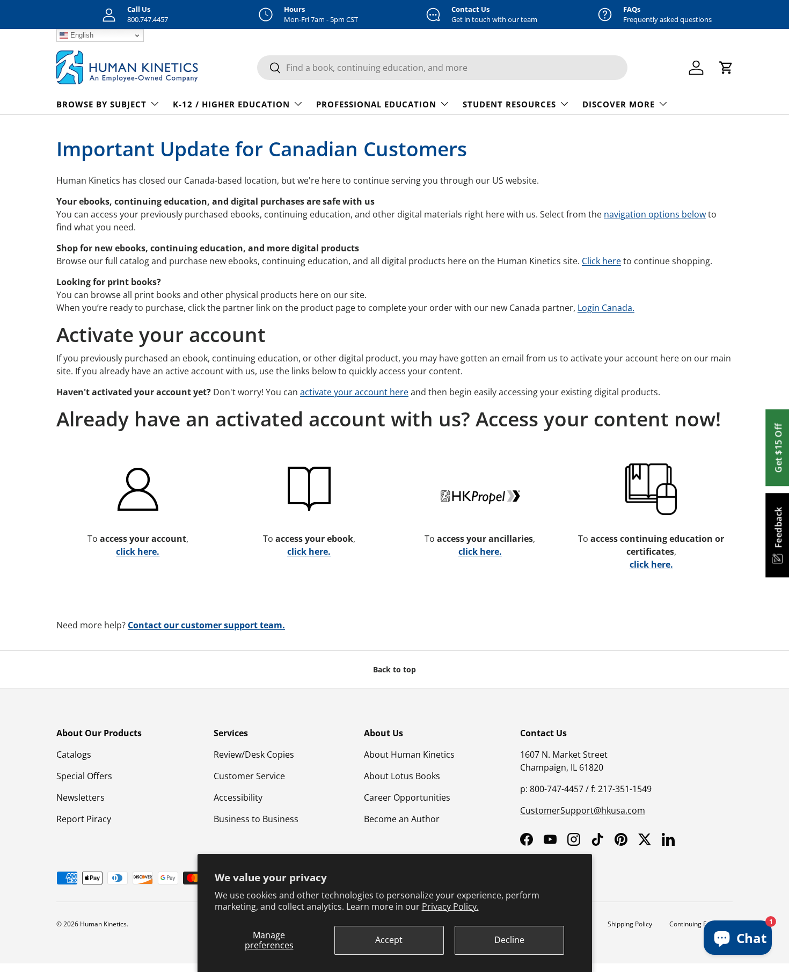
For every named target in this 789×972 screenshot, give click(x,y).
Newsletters (80, 797)
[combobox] (442, 67)
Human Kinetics (103, 924)
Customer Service (249, 776)
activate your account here (354, 392)
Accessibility (238, 797)
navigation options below (655, 214)
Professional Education (376, 104)
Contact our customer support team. (206, 625)
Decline (509, 940)
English (80, 35)
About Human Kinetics (409, 754)
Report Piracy (83, 819)
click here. (137, 551)
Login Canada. (606, 308)
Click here (601, 261)
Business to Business (256, 819)
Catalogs (73, 754)
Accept (389, 940)
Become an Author (402, 819)
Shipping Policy (630, 924)
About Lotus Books (402, 776)
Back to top (394, 669)
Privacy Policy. (450, 906)
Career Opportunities (407, 797)
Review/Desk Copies (254, 754)
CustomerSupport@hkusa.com (582, 810)
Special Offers (84, 776)
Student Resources (509, 104)
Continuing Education (701, 924)
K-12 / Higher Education (231, 104)
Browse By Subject (101, 104)
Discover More (618, 104)
